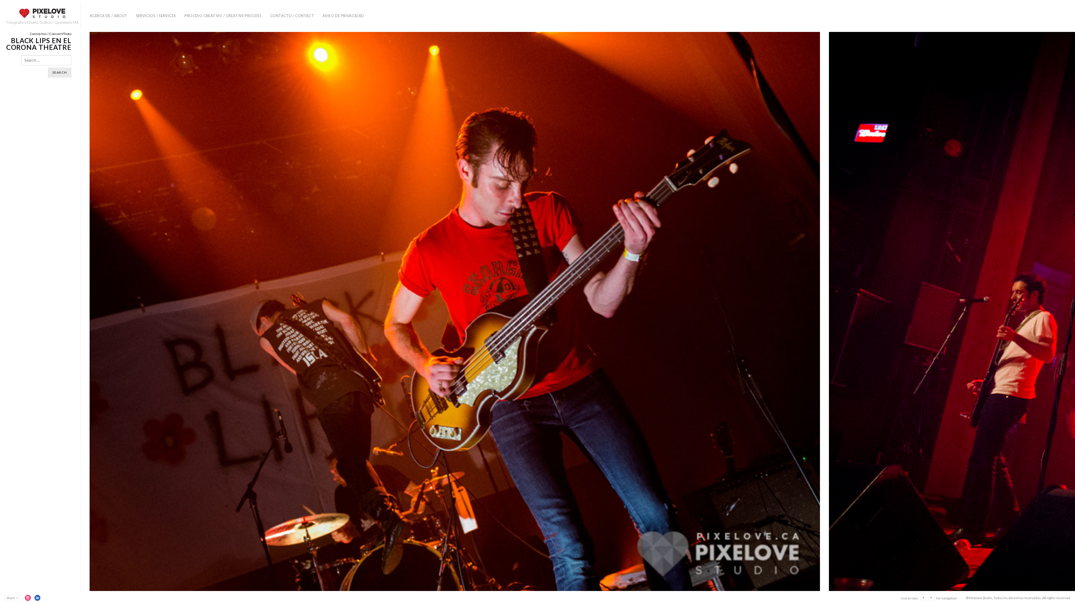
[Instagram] (28, 598)
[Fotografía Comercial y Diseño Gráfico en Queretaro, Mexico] (42, 13)
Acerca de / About (108, 15)
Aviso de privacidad (343, 15)
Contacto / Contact (292, 15)
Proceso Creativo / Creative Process (222, 15)
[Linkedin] (37, 598)
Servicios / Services (156, 15)
